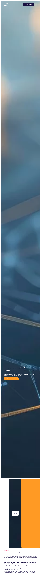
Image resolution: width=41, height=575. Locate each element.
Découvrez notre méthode (12, 378)
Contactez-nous (29, 4)
